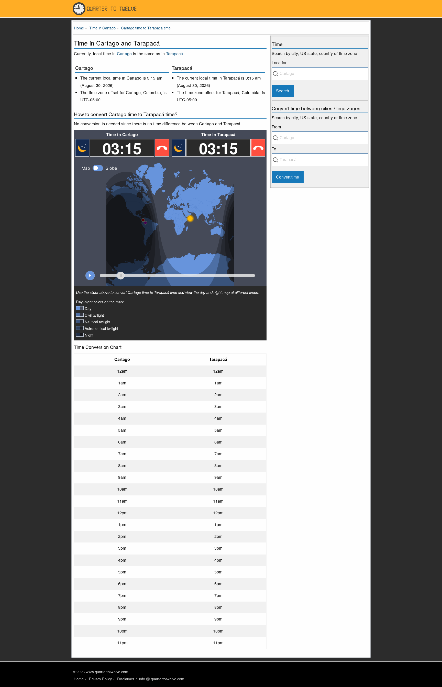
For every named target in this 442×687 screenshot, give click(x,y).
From (276, 127)
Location (280, 62)
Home (79, 678)
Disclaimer (125, 678)
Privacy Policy (100, 678)
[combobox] (320, 73)
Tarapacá (174, 53)
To (274, 149)
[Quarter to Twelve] (221, 8)
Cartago (124, 53)
